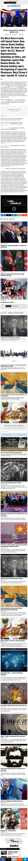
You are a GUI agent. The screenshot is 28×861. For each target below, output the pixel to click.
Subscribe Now (14, 434)
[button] (14, 425)
